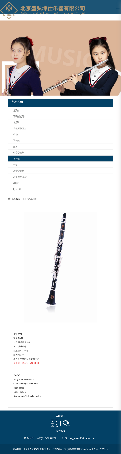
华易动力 (104, 449)
